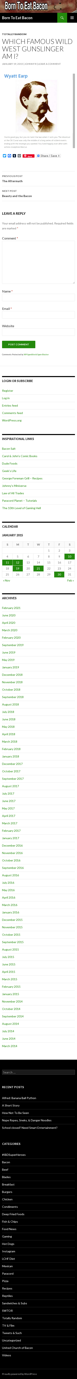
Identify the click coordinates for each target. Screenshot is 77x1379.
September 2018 (13, 697)
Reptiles (7, 1296)
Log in (6, 398)
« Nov (6, 580)
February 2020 (11, 637)
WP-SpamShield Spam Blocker (36, 354)
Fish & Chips (10, 1221)
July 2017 (8, 793)
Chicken (7, 1199)
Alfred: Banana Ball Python (19, 1098)
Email (7, 308)
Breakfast (8, 1184)
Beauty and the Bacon (17, 193)
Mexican (7, 1266)
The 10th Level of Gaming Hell (21, 508)
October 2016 (11, 860)
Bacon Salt (9, 448)
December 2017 (12, 764)
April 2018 (8, 734)
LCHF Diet (8, 1258)
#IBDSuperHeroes (14, 1154)
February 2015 (11, 986)
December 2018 (12, 674)
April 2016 (8, 897)
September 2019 (13, 645)
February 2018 (11, 749)
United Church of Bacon (17, 1348)
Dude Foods (9, 463)
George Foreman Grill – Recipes (22, 478)
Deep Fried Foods (13, 1214)
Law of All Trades (13, 493)
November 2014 (12, 1001)
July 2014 (8, 1031)
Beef (5, 1169)
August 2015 (10, 949)
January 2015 (10, 994)
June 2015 (8, 964)
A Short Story (11, 1105)
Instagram (8, 1251)
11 (7, 562)
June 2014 (8, 1038)
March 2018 (9, 741)
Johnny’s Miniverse (14, 485)
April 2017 (8, 815)
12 (17, 562)
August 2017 (10, 786)
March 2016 (9, 905)
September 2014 (13, 1016)
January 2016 (10, 912)
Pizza (5, 1281)
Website (8, 326)
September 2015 (13, 942)
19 (17, 568)
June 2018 (8, 719)
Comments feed (12, 413)
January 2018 (10, 756)
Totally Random (14, 34)
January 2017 (10, 838)
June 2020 (8, 615)
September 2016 (13, 867)
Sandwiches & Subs (14, 1303)
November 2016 (12, 853)
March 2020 (9, 630)
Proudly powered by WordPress (19, 1373)
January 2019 (10, 667)
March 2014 (9, 1046)
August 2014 (10, 1023)
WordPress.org (12, 420)
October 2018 (11, 689)
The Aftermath (12, 179)
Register (7, 390)
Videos (6, 1355)
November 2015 (12, 927)
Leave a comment (49, 63)
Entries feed (10, 405)
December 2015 (12, 919)
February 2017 (11, 830)
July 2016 (8, 882)
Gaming (7, 1236)
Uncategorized (11, 1340)
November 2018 (12, 682)
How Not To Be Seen (15, 1113)
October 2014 (11, 1009)
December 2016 (12, 845)
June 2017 (8, 801)
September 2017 (13, 778)
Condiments (10, 1206)
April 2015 (8, 971)
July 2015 (8, 957)
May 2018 (8, 726)
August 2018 (10, 704)
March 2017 (9, 823)
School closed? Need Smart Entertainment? (29, 1127)
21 (38, 568)
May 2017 (8, 808)
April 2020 (8, 622)
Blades (6, 1177)
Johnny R (31, 63)
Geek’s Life (9, 471)
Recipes (7, 1288)
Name (7, 291)
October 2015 (11, 934)
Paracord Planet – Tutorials (19, 500)
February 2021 (11, 608)
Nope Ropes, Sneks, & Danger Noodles (27, 1120)
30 (59, 574)
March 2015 (9, 979)
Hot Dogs (8, 1244)
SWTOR (7, 1310)
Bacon (6, 1162)
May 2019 (8, 660)
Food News (9, 1229)
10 (69, 556)
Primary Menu (72, 18)
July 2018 (8, 712)
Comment (10, 238)
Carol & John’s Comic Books (19, 456)
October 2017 (11, 771)
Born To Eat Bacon (17, 17)
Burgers (7, 1192)
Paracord (8, 1273)
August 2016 (10, 875)
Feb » (70, 580)
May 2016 (8, 890)
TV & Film (8, 1325)
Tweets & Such (12, 1333)
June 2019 (8, 652)
